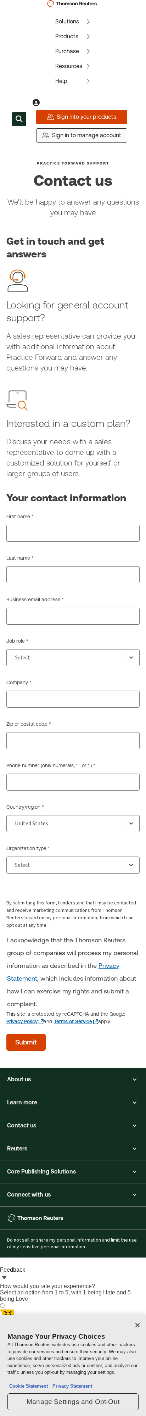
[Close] (137, 1325)
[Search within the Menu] (19, 119)
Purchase (67, 51)
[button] (73, 1079)
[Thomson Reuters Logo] (73, 3)
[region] (73, 1365)
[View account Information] (36, 103)
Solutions (67, 21)
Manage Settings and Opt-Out (73, 1401)
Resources (68, 66)
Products (66, 36)
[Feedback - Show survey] (4, 1278)
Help (61, 81)
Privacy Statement (71, 1386)
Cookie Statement (28, 1386)
